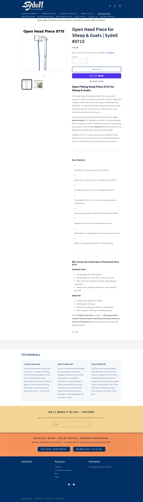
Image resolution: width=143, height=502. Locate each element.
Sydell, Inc (29, 498)
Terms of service (59, 498)
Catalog (57, 467)
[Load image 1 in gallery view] (27, 84)
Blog (56, 474)
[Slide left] (39, 76)
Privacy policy (49, 498)
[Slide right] (48, 76)
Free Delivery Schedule (63, 470)
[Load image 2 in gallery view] (38, 84)
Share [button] (76, 332)
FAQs (56, 477)
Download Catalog (89, 449)
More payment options (97, 81)
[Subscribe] (89, 424)
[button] (30, 13)
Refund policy (38, 498)
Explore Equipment (54, 449)
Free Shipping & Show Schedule (100, 467)
